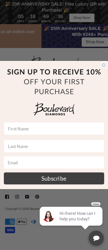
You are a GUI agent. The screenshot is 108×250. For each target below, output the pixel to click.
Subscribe (53, 178)
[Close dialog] (103, 65)
